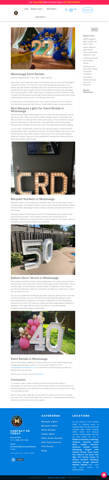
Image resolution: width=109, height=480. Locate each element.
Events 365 (39, 374)
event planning (46, 78)
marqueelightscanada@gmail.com (23, 367)
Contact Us (88, 10)
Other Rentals (40, 17)
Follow (19, 460)
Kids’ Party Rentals (51, 442)
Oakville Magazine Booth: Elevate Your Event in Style (90, 41)
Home (26, 9)
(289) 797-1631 (73, 10)
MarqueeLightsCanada (21, 78)
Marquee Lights (49, 421)
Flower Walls (48, 434)
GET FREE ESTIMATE (72, 2)
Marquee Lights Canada (56, 478)
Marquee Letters (36, 9)
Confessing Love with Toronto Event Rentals (90, 60)
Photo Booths (51, 9)
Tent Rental (47, 446)
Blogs (44, 450)
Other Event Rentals (52, 438)
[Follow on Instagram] (13, 460)
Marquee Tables (49, 426)
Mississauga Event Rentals (27, 74)
